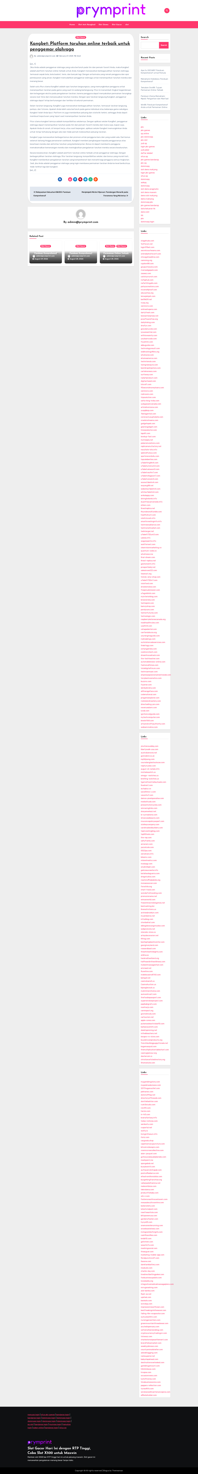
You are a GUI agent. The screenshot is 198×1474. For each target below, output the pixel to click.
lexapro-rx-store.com (150, 1037)
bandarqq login (62, 1415)
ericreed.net (146, 968)
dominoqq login (147, 222)
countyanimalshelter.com (152, 1349)
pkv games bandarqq (150, 160)
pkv (142, 127)
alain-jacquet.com (149, 1153)
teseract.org (146, 574)
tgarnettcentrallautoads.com (153, 782)
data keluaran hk (148, 209)
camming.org (146, 260)
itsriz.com (145, 1137)
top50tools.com (147, 834)
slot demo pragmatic (150, 189)
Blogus (106, 1471)
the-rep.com (146, 837)
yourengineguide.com (150, 636)
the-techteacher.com (150, 658)
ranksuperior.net (148, 1356)
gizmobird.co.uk (147, 756)
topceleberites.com (149, 459)
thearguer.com (147, 1252)
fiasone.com (146, 1261)
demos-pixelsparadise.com (152, 798)
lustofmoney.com (148, 1379)
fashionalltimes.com (149, 665)
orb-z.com (145, 1196)
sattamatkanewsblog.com (152, 1330)
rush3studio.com (148, 1105)
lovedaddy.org (147, 1281)
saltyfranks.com (148, 841)
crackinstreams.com (149, 420)
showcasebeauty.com (150, 818)
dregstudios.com (148, 877)
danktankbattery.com (150, 1264)
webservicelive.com (149, 727)
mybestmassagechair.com (152, 965)
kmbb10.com (146, 1238)
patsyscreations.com (150, 286)
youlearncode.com (149, 339)
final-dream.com (148, 557)
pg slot (30, 1424)
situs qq (144, 156)
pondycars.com (147, 610)
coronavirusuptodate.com (152, 417)
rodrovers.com (147, 394)
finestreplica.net (148, 508)
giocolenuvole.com (149, 329)
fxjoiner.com (146, 685)
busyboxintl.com (148, 1167)
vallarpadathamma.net (150, 1183)
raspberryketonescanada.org (153, 619)
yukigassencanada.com (151, 404)
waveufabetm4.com (149, 482)
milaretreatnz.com (149, 860)
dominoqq (145, 166)
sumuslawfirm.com (149, 1317)
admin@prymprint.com (46, 56)
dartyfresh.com (147, 312)
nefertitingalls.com (149, 283)
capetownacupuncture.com (153, 1144)
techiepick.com (147, 603)
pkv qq (144, 163)
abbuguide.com (147, 345)
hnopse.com (146, 1372)
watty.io (144, 1131)
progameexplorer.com (150, 698)
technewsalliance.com (150, 525)
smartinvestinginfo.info (151, 521)
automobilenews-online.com (153, 662)
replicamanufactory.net (151, 446)
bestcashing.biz (147, 906)
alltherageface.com (149, 691)
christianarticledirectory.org (153, 1059)
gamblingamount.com (150, 1366)
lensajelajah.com (148, 296)
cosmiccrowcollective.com (152, 1150)
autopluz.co (146, 789)
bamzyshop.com (148, 606)
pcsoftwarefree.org (149, 319)
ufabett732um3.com (150, 534)
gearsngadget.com (149, 427)
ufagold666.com (148, 593)
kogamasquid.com (149, 1046)
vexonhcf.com (147, 795)
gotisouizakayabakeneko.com (153, 1157)
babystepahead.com (149, 1359)
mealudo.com (146, 1268)
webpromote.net (148, 929)
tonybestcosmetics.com (151, 678)
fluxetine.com (147, 971)
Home (72, 25)
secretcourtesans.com (150, 250)
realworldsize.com (148, 1186)
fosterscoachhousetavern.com (154, 1199)
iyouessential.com (148, 332)
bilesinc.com (146, 857)
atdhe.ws (145, 955)
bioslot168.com (147, 721)
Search (145, 37)
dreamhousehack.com (150, 655)
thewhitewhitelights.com (152, 952)
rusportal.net (146, 1127)
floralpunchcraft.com (150, 1258)
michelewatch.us (148, 772)
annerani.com (147, 844)
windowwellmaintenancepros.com (155, 1392)
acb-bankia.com (148, 1291)
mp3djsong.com (148, 759)
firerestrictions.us (148, 909)
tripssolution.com (148, 397)
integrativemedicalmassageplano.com (157, 1284)
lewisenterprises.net (149, 316)
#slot (79, 56)
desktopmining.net (149, 1030)
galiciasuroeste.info (149, 870)
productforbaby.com (149, 1193)
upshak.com (146, 1297)
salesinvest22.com (149, 570)
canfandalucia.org (149, 632)
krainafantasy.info (149, 1118)
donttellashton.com (149, 1101)
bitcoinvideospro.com (150, 1147)
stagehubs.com (147, 241)
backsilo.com (146, 1300)
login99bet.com (147, 247)
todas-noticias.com (149, 1121)
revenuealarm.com (149, 707)
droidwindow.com (148, 587)
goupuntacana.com (149, 267)
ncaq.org (144, 303)
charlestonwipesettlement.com (154, 1340)
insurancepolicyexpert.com (152, 821)
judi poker (145, 150)
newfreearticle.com (149, 1212)
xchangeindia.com (149, 649)
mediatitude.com (148, 802)
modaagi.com (146, 864)
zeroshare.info (147, 854)
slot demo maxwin (149, 192)
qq (142, 215)
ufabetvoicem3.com (149, 479)
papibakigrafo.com (149, 1004)
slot (127, 25)
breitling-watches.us (150, 779)
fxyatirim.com (147, 342)
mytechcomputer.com (150, 717)
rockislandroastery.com (151, 701)
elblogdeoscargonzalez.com (153, 926)
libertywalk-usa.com (149, 749)
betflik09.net (146, 299)
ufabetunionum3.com (150, 466)
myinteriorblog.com (149, 596)
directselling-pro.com (150, 704)
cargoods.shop (147, 1141)
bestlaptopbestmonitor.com (153, 942)
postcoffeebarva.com (150, 1173)
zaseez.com (146, 273)
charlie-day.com (148, 1271)
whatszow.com (147, 355)
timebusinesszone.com (151, 1382)
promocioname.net (149, 896)
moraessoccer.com (149, 883)
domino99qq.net (148, 1095)
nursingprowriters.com (150, 1320)
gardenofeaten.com (149, 1219)
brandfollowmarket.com (151, 1343)
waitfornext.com (148, 544)
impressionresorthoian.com (152, 1307)
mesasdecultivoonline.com (152, 1202)
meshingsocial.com (149, 1248)
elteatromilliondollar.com (151, 1176)
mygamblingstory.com (150, 1082)
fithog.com (145, 939)
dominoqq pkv (147, 202)
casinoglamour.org (149, 1053)
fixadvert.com (147, 785)
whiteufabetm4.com (150, 492)
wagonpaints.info (148, 541)
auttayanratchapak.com (151, 1170)
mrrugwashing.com (149, 1287)
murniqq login (55, 1424)
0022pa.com (146, 851)
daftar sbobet (147, 153)
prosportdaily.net (148, 567)
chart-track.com (148, 890)
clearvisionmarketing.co (151, 547)
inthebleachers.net (149, 1033)
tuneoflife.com (147, 1389)
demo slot (145, 212)
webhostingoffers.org (150, 352)
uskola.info (145, 538)
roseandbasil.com (148, 948)
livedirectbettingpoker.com (152, 1274)
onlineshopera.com (149, 309)
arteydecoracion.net (149, 935)
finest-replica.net (148, 561)
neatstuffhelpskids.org (150, 880)
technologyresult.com (150, 348)
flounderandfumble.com (151, 512)
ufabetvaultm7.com (149, 472)
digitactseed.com (148, 381)
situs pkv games (48, 1415)
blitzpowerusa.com (149, 1216)
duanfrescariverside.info (151, 502)
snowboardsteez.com (150, 1229)
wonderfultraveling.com (151, 893)
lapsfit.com (145, 433)
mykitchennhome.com (150, 991)
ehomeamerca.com (149, 358)
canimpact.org (147, 1010)
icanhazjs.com (147, 1007)
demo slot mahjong (149, 195)
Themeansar (117, 1471)
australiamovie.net (149, 753)
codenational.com (148, 694)
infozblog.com (147, 919)
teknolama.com (147, 1189)
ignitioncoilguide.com (150, 714)
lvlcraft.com (146, 384)
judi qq (144, 143)
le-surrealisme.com (149, 815)
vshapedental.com (149, 629)
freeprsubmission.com (150, 590)
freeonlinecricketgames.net (153, 903)
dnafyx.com (146, 325)
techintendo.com (148, 361)
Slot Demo (104, 25)
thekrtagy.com (147, 645)
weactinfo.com (147, 1245)
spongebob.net (147, 1163)
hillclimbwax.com (148, 1369)
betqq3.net (145, 978)
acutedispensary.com (150, 1327)
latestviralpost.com (149, 1209)
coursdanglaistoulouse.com (153, 762)
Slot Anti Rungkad (86, 25)
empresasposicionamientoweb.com (156, 675)
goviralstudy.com (148, 1014)
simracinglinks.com (149, 808)
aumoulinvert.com (149, 994)
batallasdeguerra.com (150, 873)
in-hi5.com (145, 1114)
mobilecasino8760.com (151, 975)
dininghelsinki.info (149, 499)
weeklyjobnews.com (149, 1346)
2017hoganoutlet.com (150, 1088)
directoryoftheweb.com (151, 1098)
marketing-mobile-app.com (152, 1255)
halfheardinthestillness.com (153, 962)
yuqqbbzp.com (147, 410)
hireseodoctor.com (149, 430)
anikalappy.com (147, 495)
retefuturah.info (148, 518)
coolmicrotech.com (149, 652)
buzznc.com (146, 681)
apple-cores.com (148, 1020)
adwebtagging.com (149, 1353)
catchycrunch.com (149, 277)
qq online (145, 133)
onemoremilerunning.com (152, 1225)
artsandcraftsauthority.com (153, 724)
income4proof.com (149, 290)
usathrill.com (146, 626)
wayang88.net (147, 485)
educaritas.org (147, 293)
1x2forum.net (147, 244)
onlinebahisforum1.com (151, 254)
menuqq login (34, 1415)
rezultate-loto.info (149, 450)
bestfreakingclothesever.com (153, 1310)
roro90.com (146, 1108)
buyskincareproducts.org (151, 1040)
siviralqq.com (146, 1304)
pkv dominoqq (147, 137)
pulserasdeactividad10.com (152, 1024)
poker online (38, 1428)
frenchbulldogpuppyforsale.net (154, 1043)
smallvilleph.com (148, 867)
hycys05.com (146, 1222)
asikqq (143, 182)
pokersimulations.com (150, 443)
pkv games (145, 130)
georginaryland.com (149, 945)
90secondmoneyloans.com (152, 388)
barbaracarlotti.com (149, 1027)
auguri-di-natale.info (150, 769)
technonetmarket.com (150, 528)
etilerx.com (145, 505)
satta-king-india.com (150, 401)
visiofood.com (147, 583)
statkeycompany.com (150, 824)
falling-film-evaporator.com (153, 1313)
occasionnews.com (149, 1375)
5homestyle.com (148, 1063)
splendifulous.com (149, 453)
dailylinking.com (148, 322)
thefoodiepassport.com (151, 997)
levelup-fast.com (148, 436)
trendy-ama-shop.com (150, 577)
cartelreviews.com (149, 371)
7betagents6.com (148, 414)
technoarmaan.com (149, 672)
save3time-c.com (148, 792)
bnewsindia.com (148, 600)
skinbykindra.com (148, 688)
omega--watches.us (149, 775)
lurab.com (145, 711)
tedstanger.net (147, 531)
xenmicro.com (147, 306)
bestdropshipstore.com (151, 368)
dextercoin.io (146, 1056)
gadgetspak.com (148, 423)
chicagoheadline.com (150, 257)
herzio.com (145, 1111)
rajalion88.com (147, 263)
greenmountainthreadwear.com (154, 1323)
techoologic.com (148, 616)
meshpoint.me (147, 1160)
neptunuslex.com (148, 766)
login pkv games (148, 147)
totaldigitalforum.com (150, 668)
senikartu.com (147, 1124)
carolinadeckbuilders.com (152, 828)
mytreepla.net (147, 440)
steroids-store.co (148, 932)
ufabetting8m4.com (149, 463)
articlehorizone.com (149, 407)
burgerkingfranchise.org (151, 1180)
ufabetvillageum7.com (150, 476)
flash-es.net (146, 1294)
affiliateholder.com (149, 1395)
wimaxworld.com (148, 900)
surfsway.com (147, 374)
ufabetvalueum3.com (150, 469)
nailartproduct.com (149, 378)
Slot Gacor (117, 25)
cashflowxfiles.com (149, 1235)
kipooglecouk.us (148, 988)
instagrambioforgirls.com (152, 1232)
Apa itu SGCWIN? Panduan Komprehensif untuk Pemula (45, 253)
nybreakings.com (148, 639)
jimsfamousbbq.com (149, 746)
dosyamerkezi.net (148, 811)
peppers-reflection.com (151, 1385)
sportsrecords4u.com (150, 456)
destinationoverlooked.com (152, 1362)
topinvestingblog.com (150, 831)
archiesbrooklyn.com (150, 913)
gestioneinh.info (148, 564)
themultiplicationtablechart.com (155, 1050)
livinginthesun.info (149, 1134)
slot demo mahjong (149, 169)
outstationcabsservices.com (153, 642)
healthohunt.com (148, 515)
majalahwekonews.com (151, 1085)
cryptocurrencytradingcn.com (154, 1333)
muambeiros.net (148, 916)
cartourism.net (147, 1017)
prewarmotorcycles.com (151, 805)
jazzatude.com (147, 847)
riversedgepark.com (149, 270)
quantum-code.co (149, 551)
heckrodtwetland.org (150, 958)
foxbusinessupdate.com (151, 1278)
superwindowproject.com (152, 1001)
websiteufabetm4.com (150, 489)
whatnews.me (147, 554)
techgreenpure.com (149, 365)
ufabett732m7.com (149, 580)
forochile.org (146, 886)
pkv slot (144, 140)
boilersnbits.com (148, 1206)
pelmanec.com (147, 1092)
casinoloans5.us (148, 981)
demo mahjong (147, 199)
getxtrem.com (147, 1242)
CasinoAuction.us (148, 984)
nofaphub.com (147, 280)
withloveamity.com (149, 335)
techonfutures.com (149, 613)
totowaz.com (146, 1336)
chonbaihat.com (148, 922)
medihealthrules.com (150, 623)
